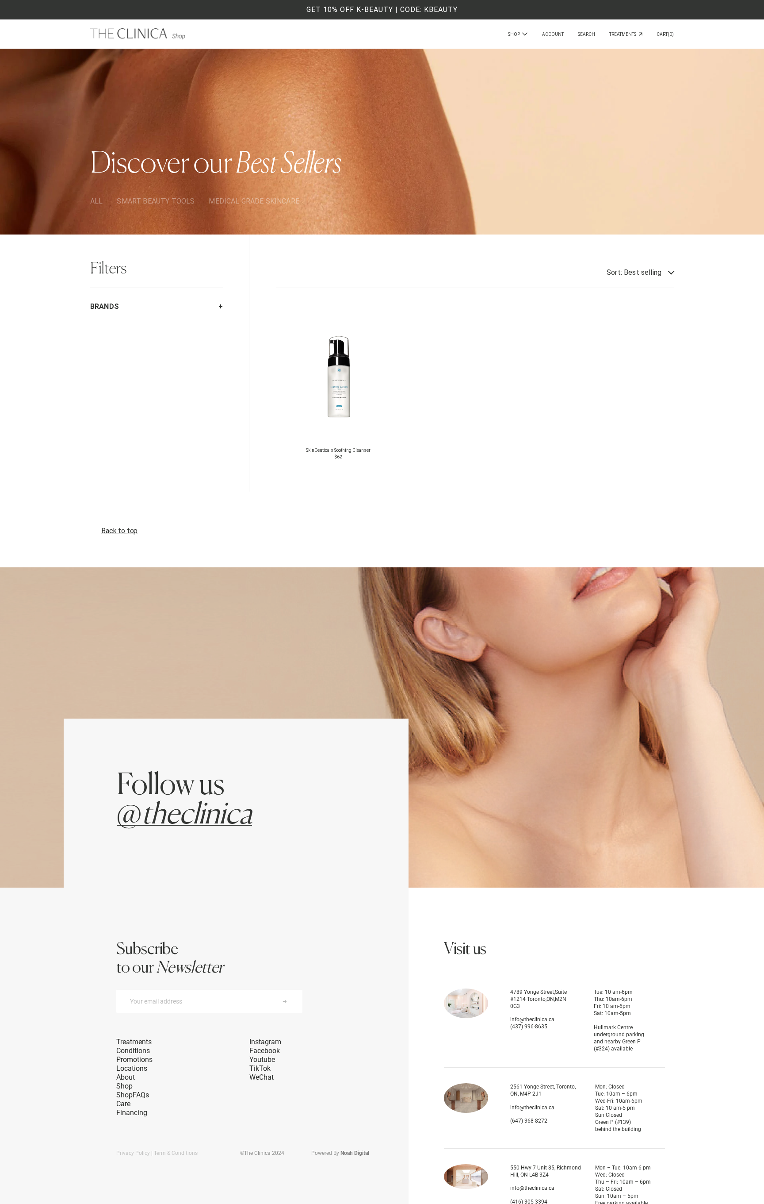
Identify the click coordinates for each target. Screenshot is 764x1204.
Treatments (624, 34)
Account (553, 34)
